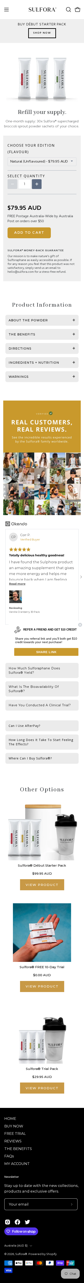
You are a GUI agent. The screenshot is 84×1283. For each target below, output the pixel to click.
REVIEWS (13, 1141)
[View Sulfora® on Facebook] (17, 1222)
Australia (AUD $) (16, 1245)
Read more (17, 583)
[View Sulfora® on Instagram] (7, 1222)
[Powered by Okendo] (16, 523)
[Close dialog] (80, 625)
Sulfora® (21, 1254)
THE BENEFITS (18, 1149)
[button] (68, 10)
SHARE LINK (46, 652)
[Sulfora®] (42, 9)
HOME (10, 1118)
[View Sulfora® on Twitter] (27, 1222)
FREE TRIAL (15, 1133)
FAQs (9, 1156)
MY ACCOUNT (17, 1163)
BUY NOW (13, 1126)
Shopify (51, 1254)
